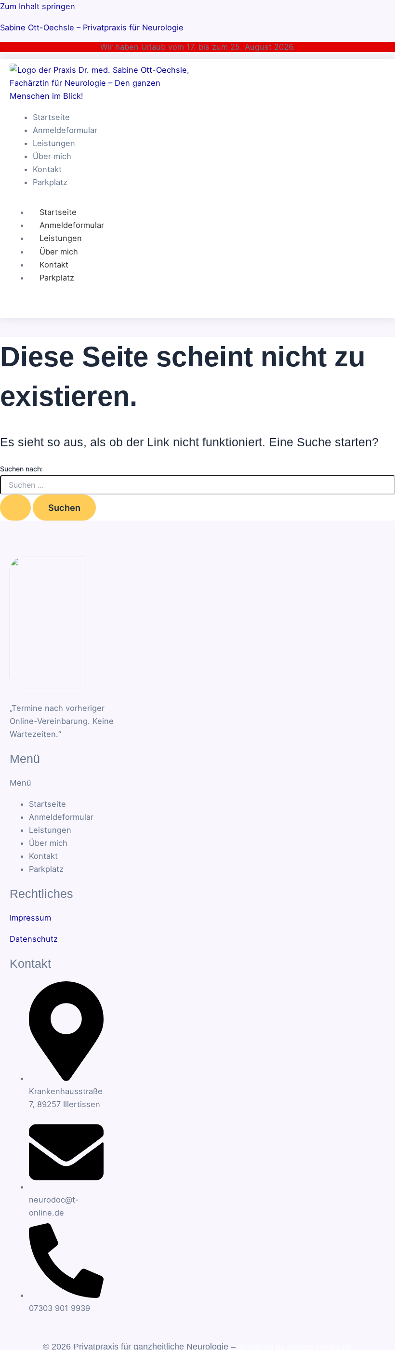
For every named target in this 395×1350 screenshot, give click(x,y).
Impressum (30, 917)
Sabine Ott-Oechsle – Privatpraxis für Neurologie (92, 27)
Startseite (58, 212)
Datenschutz (34, 939)
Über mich (59, 251)
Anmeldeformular (72, 225)
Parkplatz (57, 277)
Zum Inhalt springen (37, 6)
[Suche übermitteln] (15, 508)
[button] (55, 782)
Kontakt (54, 264)
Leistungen (61, 238)
